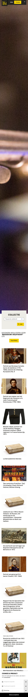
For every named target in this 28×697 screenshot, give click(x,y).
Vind (21, 324)
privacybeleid (7, 677)
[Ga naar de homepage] (4, 3)
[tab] (26, 682)
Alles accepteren (14, 694)
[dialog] (14, 684)
